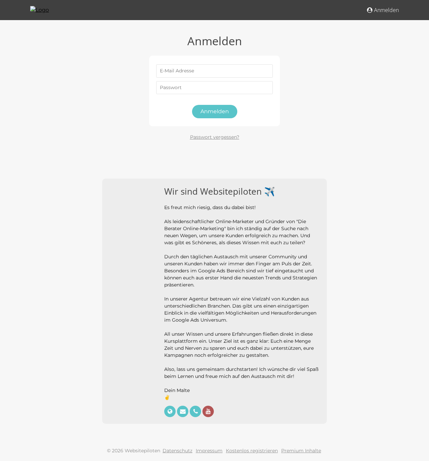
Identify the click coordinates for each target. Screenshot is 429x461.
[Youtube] (208, 412)
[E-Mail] (183, 412)
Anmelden (386, 10)
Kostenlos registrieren (252, 451)
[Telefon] (196, 412)
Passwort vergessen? (214, 137)
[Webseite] (170, 412)
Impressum (209, 451)
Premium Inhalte (301, 451)
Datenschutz (177, 451)
